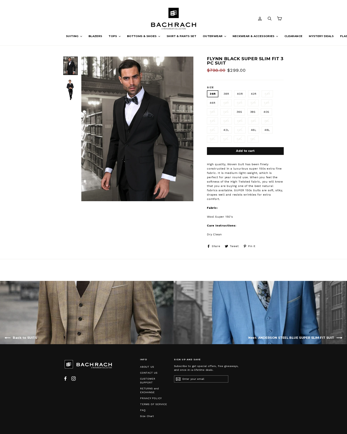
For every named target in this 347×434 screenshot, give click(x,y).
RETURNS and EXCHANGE (149, 390)
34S (226, 112)
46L (253, 130)
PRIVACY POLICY (151, 398)
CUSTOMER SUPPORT (147, 380)
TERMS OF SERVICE (153, 404)
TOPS (113, 36)
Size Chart (147, 416)
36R (213, 93)
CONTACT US (149, 372)
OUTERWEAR (213, 36)
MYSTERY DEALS (321, 36)
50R (239, 102)
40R (240, 93)
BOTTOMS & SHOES (142, 36)
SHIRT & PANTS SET (181, 36)
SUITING (72, 36)
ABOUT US (147, 366)
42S (212, 121)
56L (253, 139)
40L (212, 130)
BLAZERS (95, 36)
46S (240, 121)
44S (226, 121)
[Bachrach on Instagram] (73, 378)
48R (226, 102)
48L (267, 130)
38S (253, 112)
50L (212, 139)
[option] (137, 129)
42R (253, 93)
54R (266, 102)
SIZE (210, 87)
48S (253, 121)
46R (212, 102)
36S (239, 112)
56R (212, 112)
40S (266, 112)
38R (226, 93)
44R (267, 93)
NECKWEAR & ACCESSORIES (254, 36)
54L (239, 139)
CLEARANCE (293, 36)
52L (226, 139)
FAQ (142, 410)
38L (267, 121)
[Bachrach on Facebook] (65, 378)
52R (253, 102)
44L (240, 130)
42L (226, 130)
